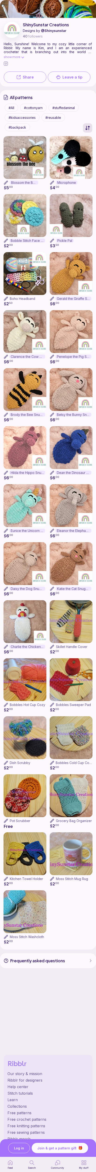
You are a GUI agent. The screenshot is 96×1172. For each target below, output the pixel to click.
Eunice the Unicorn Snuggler (28, 531)
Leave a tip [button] (72, 77)
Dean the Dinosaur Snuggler (74, 473)
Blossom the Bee (24, 183)
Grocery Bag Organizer (74, 821)
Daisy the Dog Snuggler (28, 589)
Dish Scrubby (20, 763)
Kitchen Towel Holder (26, 879)
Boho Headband (22, 299)
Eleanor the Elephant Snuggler (74, 531)
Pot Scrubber (20, 821)
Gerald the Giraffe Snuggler (74, 299)
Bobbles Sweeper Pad (73, 705)
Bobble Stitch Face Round (28, 241)
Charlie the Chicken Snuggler (28, 647)
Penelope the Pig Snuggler (74, 357)
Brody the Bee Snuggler (28, 415)
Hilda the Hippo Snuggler (28, 473)
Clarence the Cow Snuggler (28, 357)
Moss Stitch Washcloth (27, 937)
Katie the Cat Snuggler (74, 589)
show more (12, 57)
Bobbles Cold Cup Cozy (74, 763)
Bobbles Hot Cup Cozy (27, 705)
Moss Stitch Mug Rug (72, 879)
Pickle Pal (64, 241)
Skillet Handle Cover (71, 647)
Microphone (66, 183)
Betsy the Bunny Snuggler (74, 415)
